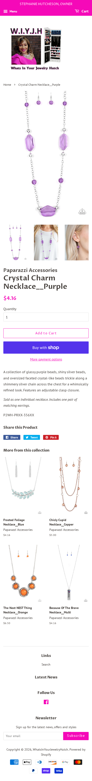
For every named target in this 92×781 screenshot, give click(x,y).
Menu (13, 11)
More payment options (46, 359)
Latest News (46, 677)
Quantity (9, 309)
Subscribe (76, 736)
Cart (85, 11)
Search (46, 664)
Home (7, 85)
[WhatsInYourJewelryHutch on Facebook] (46, 703)
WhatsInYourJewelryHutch (50, 749)
